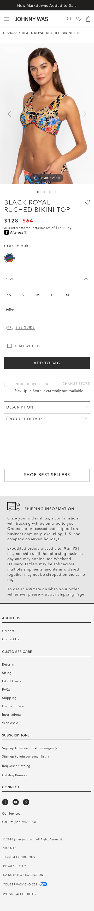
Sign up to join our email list (24, 756)
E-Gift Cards (11, 681)
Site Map (9, 848)
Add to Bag (47, 363)
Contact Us (10, 639)
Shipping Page (70, 594)
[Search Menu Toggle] (69, 19)
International (12, 714)
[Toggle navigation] (6, 19)
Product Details (25, 419)
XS (8, 295)
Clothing (10, 33)
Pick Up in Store (33, 384)
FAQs (6, 689)
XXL (10, 309)
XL (68, 295)
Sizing (6, 673)
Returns (8, 664)
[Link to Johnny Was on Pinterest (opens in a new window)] (26, 802)
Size (10, 279)
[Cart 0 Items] (88, 19)
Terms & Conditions (19, 857)
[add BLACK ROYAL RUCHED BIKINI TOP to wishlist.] (87, 202)
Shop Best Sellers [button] (47, 474)
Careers (8, 631)
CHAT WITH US (27, 346)
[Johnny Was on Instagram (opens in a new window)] (16, 802)
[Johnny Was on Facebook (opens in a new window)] (5, 802)
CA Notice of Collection (23, 875)
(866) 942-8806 (25, 822)
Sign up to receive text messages (28, 748)
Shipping (9, 698)
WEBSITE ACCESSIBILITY (20, 894)
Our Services (11, 813)
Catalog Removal (15, 775)
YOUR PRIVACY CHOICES (20, 884)
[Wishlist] (78, 19)
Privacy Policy (14, 866)
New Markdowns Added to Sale (47, 5)
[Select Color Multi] (9, 258)
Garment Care (13, 706)
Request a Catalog (16, 766)
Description (19, 407)
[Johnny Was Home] (31, 19)
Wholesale (10, 723)
